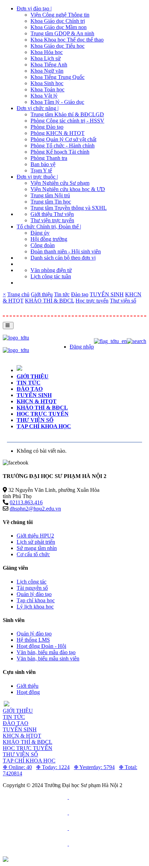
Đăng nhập (82, 347)
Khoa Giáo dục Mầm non (58, 27)
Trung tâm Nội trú (50, 195)
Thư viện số (123, 301)
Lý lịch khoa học (35, 607)
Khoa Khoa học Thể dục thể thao (67, 40)
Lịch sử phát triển (36, 542)
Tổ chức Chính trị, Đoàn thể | (49, 226)
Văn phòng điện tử (51, 270)
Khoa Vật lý (44, 96)
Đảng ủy (40, 233)
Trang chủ (18, 294)
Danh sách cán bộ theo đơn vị (63, 258)
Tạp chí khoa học (44, 426)
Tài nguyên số (32, 588)
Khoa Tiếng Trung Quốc (57, 77)
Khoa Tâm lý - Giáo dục (57, 102)
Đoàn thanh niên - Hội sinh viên (65, 251)
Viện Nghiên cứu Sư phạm (59, 183)
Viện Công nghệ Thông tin (59, 15)
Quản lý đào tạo (34, 594)
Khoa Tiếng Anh (48, 64)
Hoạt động (28, 692)
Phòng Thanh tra (48, 158)
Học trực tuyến (92, 301)
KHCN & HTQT (36, 401)
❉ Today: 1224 (53, 767)
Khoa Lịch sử (45, 58)
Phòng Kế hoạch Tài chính (59, 152)
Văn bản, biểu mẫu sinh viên (48, 658)
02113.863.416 (26, 502)
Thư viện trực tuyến (52, 220)
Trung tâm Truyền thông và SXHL (68, 208)
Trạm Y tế (41, 170)
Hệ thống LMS (33, 640)
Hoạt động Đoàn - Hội (41, 646)
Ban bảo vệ (42, 164)
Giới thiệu (42, 294)
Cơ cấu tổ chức (33, 554)
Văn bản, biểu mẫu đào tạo (46, 652)
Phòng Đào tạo (46, 127)
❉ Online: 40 (17, 767)
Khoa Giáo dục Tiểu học (57, 46)
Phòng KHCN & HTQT (57, 133)
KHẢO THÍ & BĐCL (49, 301)
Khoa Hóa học (46, 52)
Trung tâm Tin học (50, 202)
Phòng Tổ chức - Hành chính (62, 145)
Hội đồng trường (48, 239)
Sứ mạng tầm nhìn (37, 548)
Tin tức (62, 294)
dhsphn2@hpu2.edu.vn (35, 509)
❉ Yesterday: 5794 (94, 767)
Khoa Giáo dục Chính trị (57, 21)
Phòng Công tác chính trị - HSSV (67, 121)
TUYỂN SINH (107, 294)
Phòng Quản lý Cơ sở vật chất (63, 139)
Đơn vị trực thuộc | (37, 177)
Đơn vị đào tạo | (34, 8)
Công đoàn (42, 245)
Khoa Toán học (47, 89)
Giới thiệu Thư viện (52, 214)
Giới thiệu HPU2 (35, 536)
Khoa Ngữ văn (46, 71)
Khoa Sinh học (46, 83)
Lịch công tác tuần (50, 276)
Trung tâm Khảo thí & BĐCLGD (67, 114)
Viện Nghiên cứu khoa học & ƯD (67, 189)
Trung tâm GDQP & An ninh (62, 33)
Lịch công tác (31, 582)
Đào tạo (79, 294)
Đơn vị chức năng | (38, 108)
